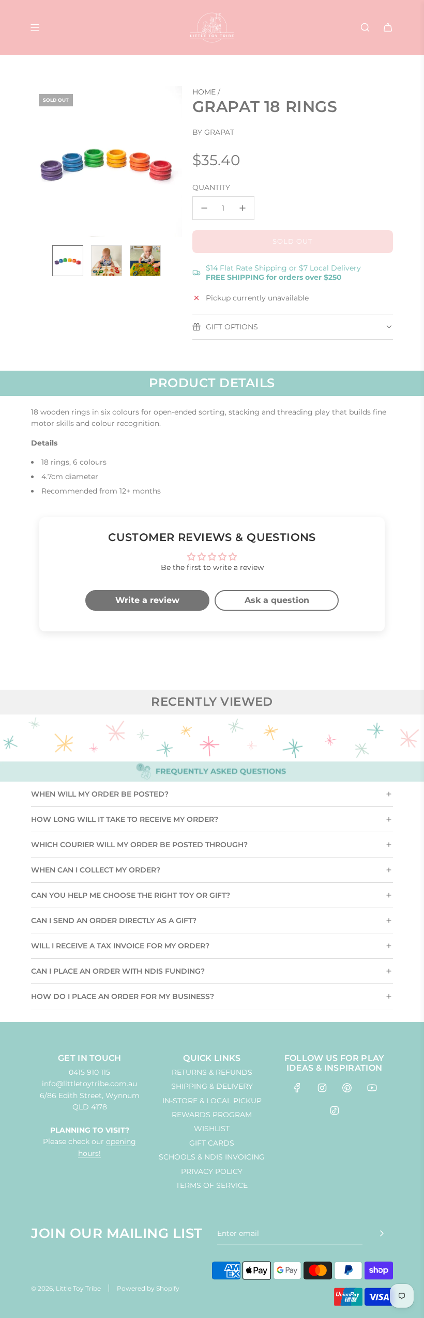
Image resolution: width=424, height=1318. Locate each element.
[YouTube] (371, 1087)
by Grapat (213, 132)
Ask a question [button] (277, 600)
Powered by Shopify (148, 1288)
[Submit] (381, 1233)
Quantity (211, 187)
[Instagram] (322, 1087)
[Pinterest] (347, 1087)
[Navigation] (34, 27)
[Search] (365, 27)
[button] (44, 161)
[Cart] (387, 27)
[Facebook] (297, 1087)
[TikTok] (334, 1110)
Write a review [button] (147, 600)
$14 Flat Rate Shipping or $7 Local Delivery (283, 272)
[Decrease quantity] (204, 208)
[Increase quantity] (242, 208)
